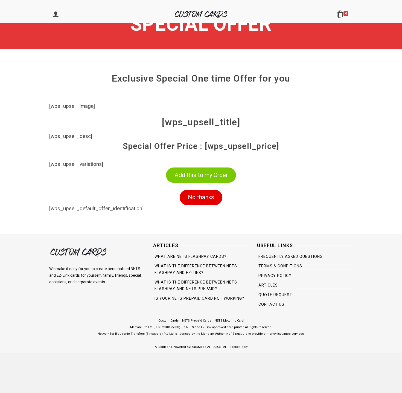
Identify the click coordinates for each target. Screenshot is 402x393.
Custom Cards (168, 320)
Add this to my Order (201, 175)
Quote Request (275, 295)
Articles (268, 285)
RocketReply (238, 347)
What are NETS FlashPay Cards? (190, 256)
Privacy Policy (275, 275)
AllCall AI (220, 347)
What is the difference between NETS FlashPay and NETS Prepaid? (196, 285)
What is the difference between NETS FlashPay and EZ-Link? (196, 269)
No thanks (201, 197)
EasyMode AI (201, 347)
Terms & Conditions (280, 266)
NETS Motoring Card (229, 320)
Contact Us (271, 304)
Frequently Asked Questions (290, 256)
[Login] (55, 15)
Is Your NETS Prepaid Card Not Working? (199, 298)
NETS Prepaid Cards (196, 320)
